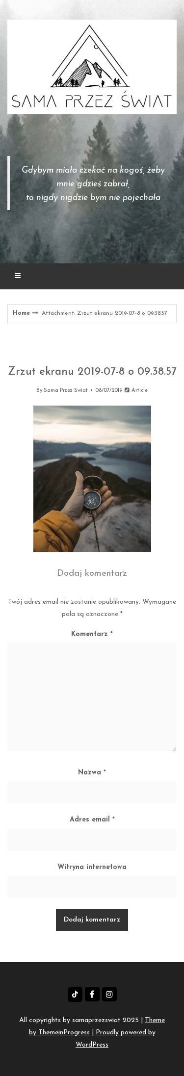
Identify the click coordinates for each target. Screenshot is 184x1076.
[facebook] (92, 994)
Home (21, 313)
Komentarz (92, 634)
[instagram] (109, 994)
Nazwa (92, 772)
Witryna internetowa (92, 867)
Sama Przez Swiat (66, 390)
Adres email (92, 819)
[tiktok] (75, 994)
